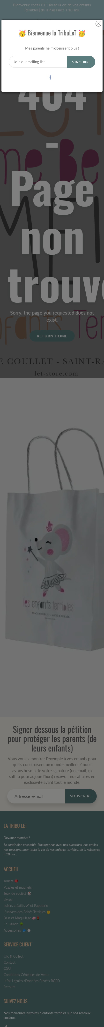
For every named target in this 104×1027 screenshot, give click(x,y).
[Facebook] (50, 77)
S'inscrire (81, 62)
